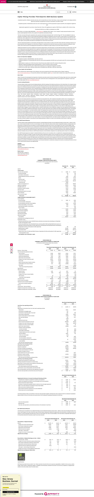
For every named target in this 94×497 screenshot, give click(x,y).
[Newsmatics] (11, 252)
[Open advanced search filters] (70, 12)
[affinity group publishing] (11, 250)
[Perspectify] (11, 247)
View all (91, 1)
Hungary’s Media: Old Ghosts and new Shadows (73, 1)
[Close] (19, 475)
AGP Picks (3, 1)
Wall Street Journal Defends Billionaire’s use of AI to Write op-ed (45, 1)
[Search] (68, 12)
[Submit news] (11, 245)
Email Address (5, 487)
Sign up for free (10, 492)
